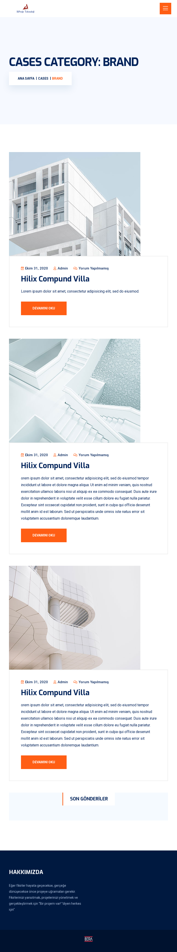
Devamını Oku (43, 308)
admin (62, 268)
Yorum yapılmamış (93, 268)
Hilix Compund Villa (55, 279)
